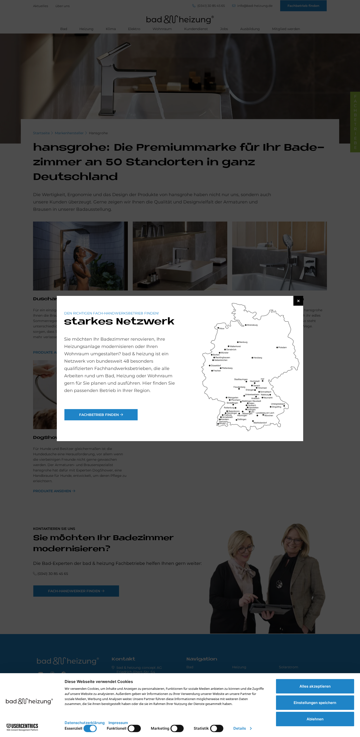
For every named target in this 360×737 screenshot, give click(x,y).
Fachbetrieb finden (99, 415)
